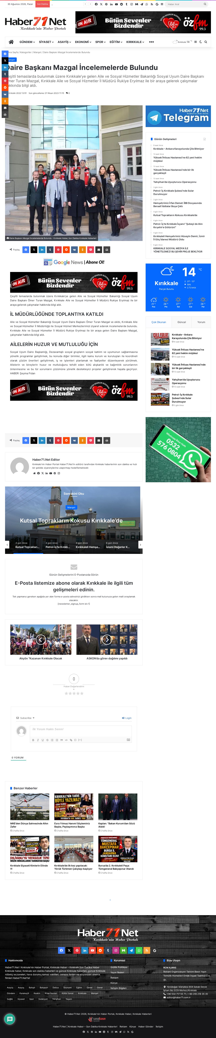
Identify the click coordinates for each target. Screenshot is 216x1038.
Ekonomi (82, 42)
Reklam (114, 977)
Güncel (182, 322)
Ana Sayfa (12, 52)
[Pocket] (90, 249)
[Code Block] (66, 740)
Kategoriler (26, 52)
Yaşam (69, 999)
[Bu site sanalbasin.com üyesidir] (97, 1021)
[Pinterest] (58, 249)
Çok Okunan (159, 322)
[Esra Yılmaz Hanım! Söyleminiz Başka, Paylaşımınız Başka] (73, 806)
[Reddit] (66, 249)
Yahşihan (56, 999)
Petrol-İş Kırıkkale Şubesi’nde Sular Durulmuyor (76, 4)
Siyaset (45, 42)
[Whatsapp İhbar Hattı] (178, 449)
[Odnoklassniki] (82, 249)
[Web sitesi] (34, 473)
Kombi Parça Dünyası (117, 1021)
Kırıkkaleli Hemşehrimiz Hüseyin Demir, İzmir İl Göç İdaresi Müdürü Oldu (74, 520)
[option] (74, 520)
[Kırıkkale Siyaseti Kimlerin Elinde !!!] (29, 849)
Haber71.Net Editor (46, 459)
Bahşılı (32, 987)
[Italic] (38, 740)
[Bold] (33, 740)
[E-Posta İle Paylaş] (98, 249)
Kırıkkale (134, 42)
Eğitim (115, 42)
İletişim (159, 1026)
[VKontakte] (74, 249)
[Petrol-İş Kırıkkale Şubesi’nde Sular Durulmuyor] (160, 399)
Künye (114, 983)
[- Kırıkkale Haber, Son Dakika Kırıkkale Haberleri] (74, 291)
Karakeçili (24, 993)
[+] (80, 740)
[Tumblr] (50, 249)
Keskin (37, 993)
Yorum (201, 322)
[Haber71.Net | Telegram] (178, 116)
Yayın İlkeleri (117, 972)
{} (75, 740)
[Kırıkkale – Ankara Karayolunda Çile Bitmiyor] (160, 339)
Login (128, 717)
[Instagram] (59, 473)
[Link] (71, 740)
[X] (34, 249)
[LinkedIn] (42, 249)
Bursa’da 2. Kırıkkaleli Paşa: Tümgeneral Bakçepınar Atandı (116, 867)
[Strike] (47, 740)
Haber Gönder (145, 1026)
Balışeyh (44, 987)
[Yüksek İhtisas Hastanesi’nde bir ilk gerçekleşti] (160, 369)
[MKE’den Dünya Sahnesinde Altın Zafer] (29, 806)
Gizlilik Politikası (119, 967)
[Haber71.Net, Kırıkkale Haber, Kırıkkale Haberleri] (35, 23)
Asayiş (63, 42)
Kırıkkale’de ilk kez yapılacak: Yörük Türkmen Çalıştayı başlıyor (73, 867)
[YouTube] (51, 473)
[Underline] (42, 740)
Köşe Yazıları (51, 993)
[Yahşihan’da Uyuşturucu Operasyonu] (160, 384)
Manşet (37, 52)
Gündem (26, 42)
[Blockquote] (61, 740)
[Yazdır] (106, 249)
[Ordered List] (52, 740)
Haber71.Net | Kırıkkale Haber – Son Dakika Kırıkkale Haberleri (85, 1026)
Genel (89, 987)
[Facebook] (25, 249)
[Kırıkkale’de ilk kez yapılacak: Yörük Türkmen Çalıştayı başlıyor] (73, 849)
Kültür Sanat (67, 993)
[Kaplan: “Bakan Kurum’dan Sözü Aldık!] (117, 806)
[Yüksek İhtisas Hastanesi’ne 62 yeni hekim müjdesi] (160, 354)
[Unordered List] (57, 740)
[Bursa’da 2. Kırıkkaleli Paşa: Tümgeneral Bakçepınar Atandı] (117, 849)
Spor (99, 42)
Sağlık (10, 999)
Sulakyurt (43, 999)
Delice (56, 987)
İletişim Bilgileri (118, 988)
